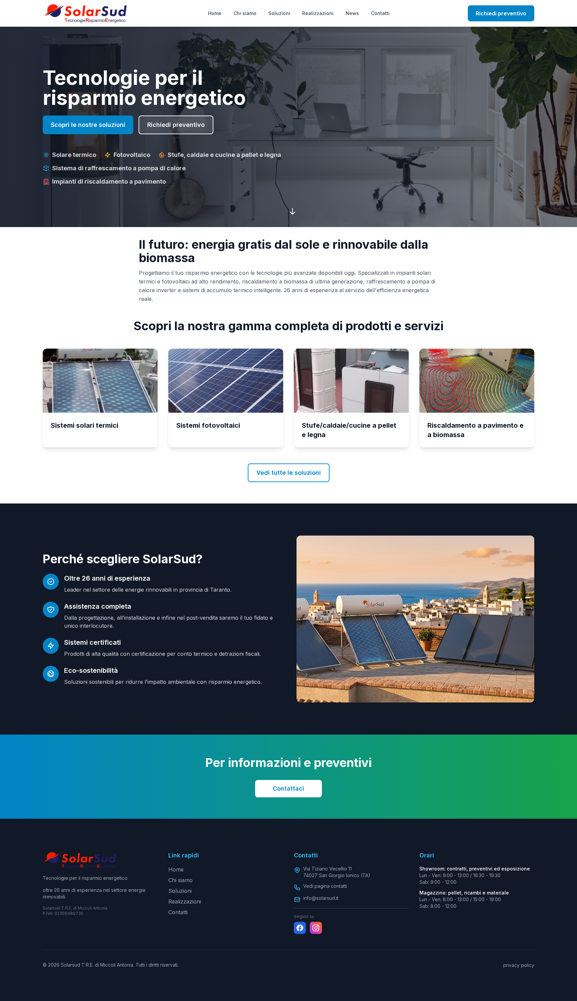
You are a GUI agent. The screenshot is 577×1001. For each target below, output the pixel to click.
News (352, 13)
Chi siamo (244, 13)
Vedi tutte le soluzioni (288, 472)
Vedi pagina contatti (325, 886)
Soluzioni (279, 13)
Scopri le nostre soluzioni (88, 124)
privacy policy (518, 965)
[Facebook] (300, 928)
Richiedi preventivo (501, 13)
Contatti (380, 13)
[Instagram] (316, 928)
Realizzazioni (318, 13)
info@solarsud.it (320, 898)
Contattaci (288, 788)
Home (214, 13)
